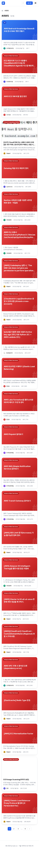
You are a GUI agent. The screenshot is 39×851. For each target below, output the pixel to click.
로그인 (29, 3)
